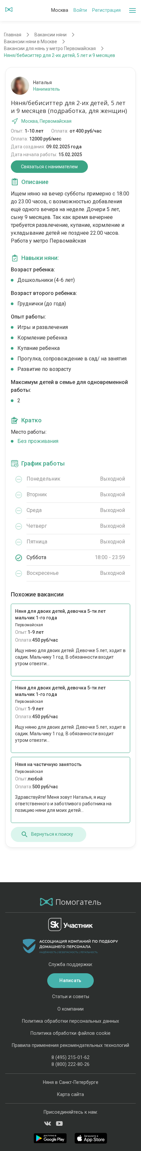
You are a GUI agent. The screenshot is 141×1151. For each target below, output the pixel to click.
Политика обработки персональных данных (70, 1021)
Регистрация (106, 10)
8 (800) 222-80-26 (70, 1064)
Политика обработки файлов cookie (70, 1033)
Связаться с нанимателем (49, 166)
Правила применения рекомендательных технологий (70, 1045)
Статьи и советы (70, 996)
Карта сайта (70, 1094)
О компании (70, 1009)
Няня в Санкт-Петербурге (70, 1082)
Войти (80, 10)
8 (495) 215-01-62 (70, 1057)
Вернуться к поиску (52, 834)
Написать (70, 980)
